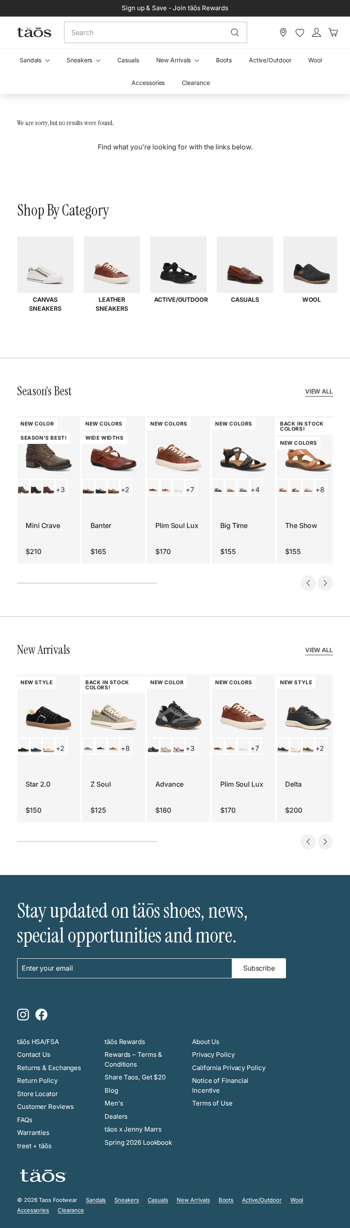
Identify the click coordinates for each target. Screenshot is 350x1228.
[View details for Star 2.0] (23, 746)
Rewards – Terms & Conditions (133, 1059)
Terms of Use (212, 1103)
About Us (205, 1042)
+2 (125, 489)
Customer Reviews (45, 1107)
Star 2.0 (38, 784)
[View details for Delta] (283, 746)
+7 (190, 489)
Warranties (33, 1133)
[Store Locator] (283, 32)
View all (319, 391)
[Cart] (333, 32)
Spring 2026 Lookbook (138, 1142)
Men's (114, 1103)
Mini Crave (43, 525)
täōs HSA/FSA (38, 1042)
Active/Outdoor (270, 60)
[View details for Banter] (88, 487)
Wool (315, 60)
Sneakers (80, 60)
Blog (111, 1090)
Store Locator (37, 1094)
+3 (60, 489)
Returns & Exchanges (49, 1068)
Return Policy (37, 1080)
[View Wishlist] (300, 33)
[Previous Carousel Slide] (308, 583)
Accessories (148, 82)
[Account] (316, 32)
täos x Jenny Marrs (133, 1129)
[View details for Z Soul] (88, 746)
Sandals (31, 60)
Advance (169, 784)
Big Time (234, 525)
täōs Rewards (125, 1042)
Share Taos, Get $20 (135, 1077)
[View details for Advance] (153, 746)
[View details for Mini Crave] (23, 487)
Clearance (196, 82)
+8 (319, 489)
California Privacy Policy (228, 1068)
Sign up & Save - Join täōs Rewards (175, 8)
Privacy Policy (213, 1054)
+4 (255, 489)
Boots (224, 60)
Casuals (128, 60)
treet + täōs (34, 1146)
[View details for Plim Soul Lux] (153, 487)
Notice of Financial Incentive (220, 1085)
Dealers (116, 1116)
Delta (293, 784)
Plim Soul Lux (176, 525)
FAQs (24, 1120)
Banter (100, 525)
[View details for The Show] (283, 487)
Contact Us (33, 1054)
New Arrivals (174, 60)
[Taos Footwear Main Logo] (34, 32)
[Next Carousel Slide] (325, 583)
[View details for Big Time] (218, 487)
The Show (301, 525)
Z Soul (100, 784)
